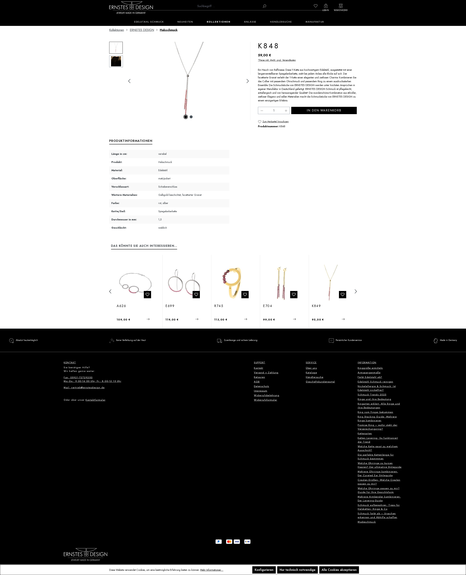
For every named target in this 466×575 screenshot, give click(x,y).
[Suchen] (264, 6)
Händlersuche (314, 377)
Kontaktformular (95, 400)
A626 (121, 306)
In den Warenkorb (324, 110)
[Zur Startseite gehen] (131, 7)
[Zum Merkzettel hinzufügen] (147, 294)
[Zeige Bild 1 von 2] (185, 116)
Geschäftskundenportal (320, 381)
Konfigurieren (264, 570)
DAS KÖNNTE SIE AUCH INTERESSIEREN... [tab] (144, 246)
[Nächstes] (247, 81)
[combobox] (228, 6)
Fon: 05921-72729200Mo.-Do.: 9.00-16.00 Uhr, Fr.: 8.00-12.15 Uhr (92, 379)
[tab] (130, 141)
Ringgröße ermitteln (370, 368)
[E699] (184, 283)
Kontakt (258, 368)
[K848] (188, 81)
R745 (219, 306)
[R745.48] (233, 283)
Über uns (311, 368)
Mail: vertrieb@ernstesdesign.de (84, 387)
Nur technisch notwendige (297, 570)
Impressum (260, 391)
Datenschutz (261, 386)
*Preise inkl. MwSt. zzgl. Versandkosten (277, 60)
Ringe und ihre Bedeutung (374, 399)
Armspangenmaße (369, 372)
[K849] (330, 283)
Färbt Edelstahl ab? (370, 377)
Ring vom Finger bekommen (375, 412)
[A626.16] (135, 283)
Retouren (259, 377)
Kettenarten (365, 433)
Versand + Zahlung (266, 372)
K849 (316, 306)
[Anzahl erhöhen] (286, 110)
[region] (180, 81)
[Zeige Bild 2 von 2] (191, 116)
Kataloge (311, 372)
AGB (257, 381)
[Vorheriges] (129, 81)
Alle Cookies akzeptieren (339, 570)
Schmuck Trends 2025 (372, 394)
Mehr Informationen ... (211, 570)
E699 (170, 306)
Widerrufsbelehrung (266, 395)
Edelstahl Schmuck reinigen (375, 381)
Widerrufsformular (265, 400)
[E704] (281, 283)
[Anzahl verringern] (262, 110)
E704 (268, 306)
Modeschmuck (367, 522)
